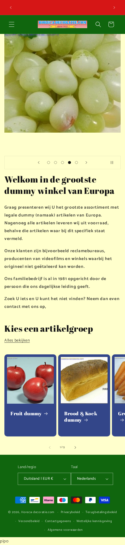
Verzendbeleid (29, 521)
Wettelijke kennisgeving (94, 521)
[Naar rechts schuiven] (75, 447)
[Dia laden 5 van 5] (76, 162)
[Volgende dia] (86, 162)
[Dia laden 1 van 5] (48, 162)
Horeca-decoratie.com (37, 512)
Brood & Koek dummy (80, 416)
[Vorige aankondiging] (10, 7)
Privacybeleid (70, 512)
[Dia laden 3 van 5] (62, 162)
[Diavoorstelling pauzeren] (114, 162)
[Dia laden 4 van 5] (69, 162)
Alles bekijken (17, 340)
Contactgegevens (58, 521)
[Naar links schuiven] (49, 447)
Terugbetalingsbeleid (101, 512)
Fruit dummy (26, 413)
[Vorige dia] (38, 162)
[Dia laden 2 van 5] (55, 162)
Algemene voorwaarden (65, 530)
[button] (11, 24)
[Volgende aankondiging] (114, 7)
